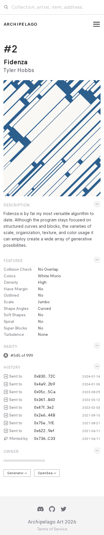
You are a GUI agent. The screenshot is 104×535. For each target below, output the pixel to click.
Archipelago (20, 24)
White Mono (49, 276)
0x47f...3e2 (44, 407)
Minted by (18, 438)
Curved (44, 308)
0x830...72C (44, 376)
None (43, 334)
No (40, 289)
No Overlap (48, 269)
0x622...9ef (44, 431)
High (42, 282)
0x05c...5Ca (44, 392)
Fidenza (15, 62)
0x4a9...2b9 (44, 384)
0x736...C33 (44, 438)
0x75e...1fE (44, 423)
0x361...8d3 (44, 399)
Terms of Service (52, 529)
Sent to (15, 376)
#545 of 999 (21, 355)
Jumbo (44, 302)
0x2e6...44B (44, 415)
